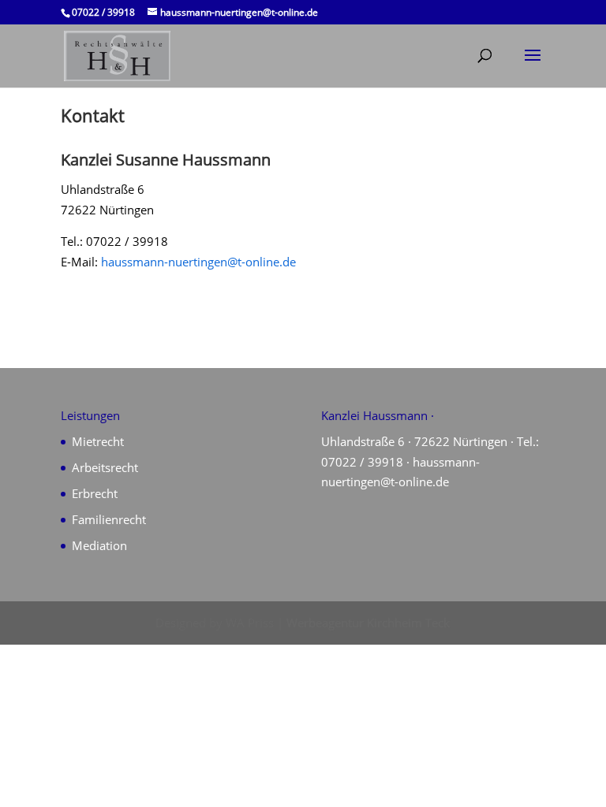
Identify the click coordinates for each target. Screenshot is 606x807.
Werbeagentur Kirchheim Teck (368, 622)
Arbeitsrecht (105, 467)
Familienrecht (109, 519)
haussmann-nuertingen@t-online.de (198, 262)
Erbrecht (95, 493)
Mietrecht (98, 441)
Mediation (99, 545)
